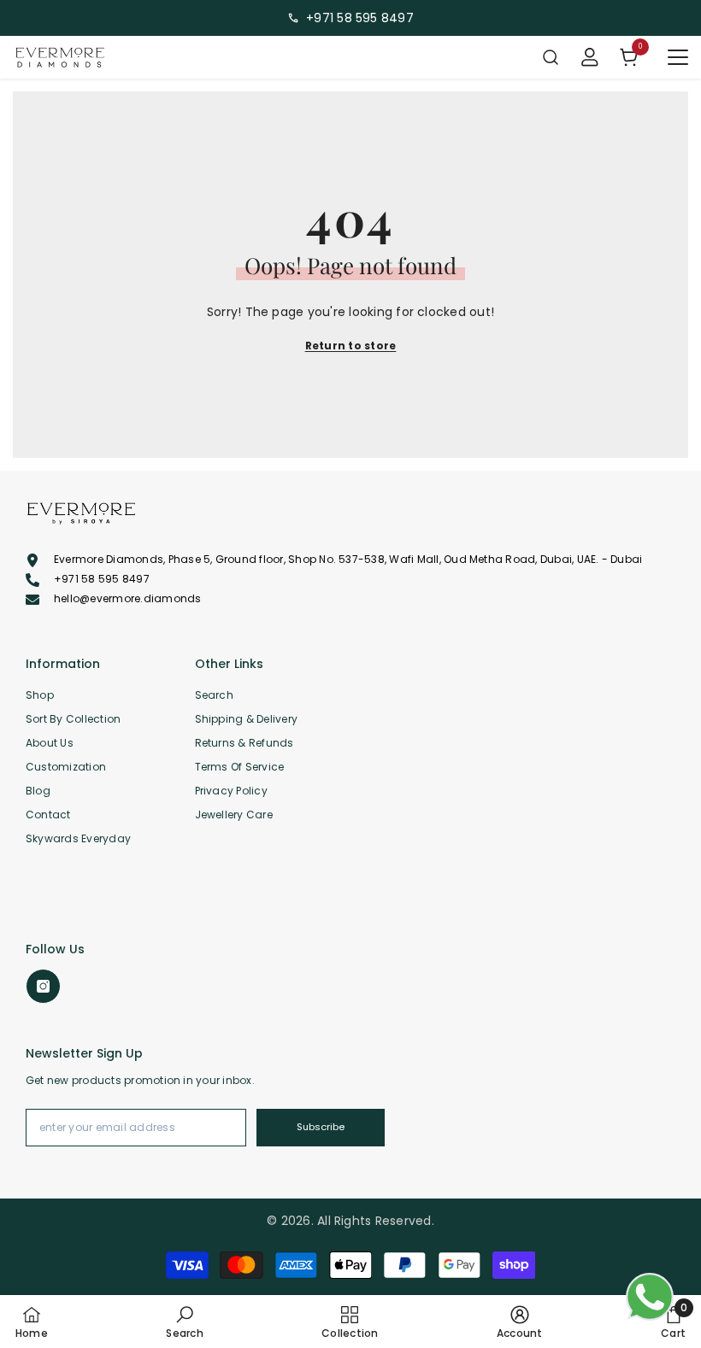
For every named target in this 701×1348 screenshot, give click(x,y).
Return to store (351, 345)
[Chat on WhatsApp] (650, 1297)
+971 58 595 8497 (360, 17)
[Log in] (589, 57)
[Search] (550, 57)
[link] (184, 1321)
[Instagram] (43, 986)
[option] (350, 18)
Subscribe (321, 1127)
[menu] (678, 57)
